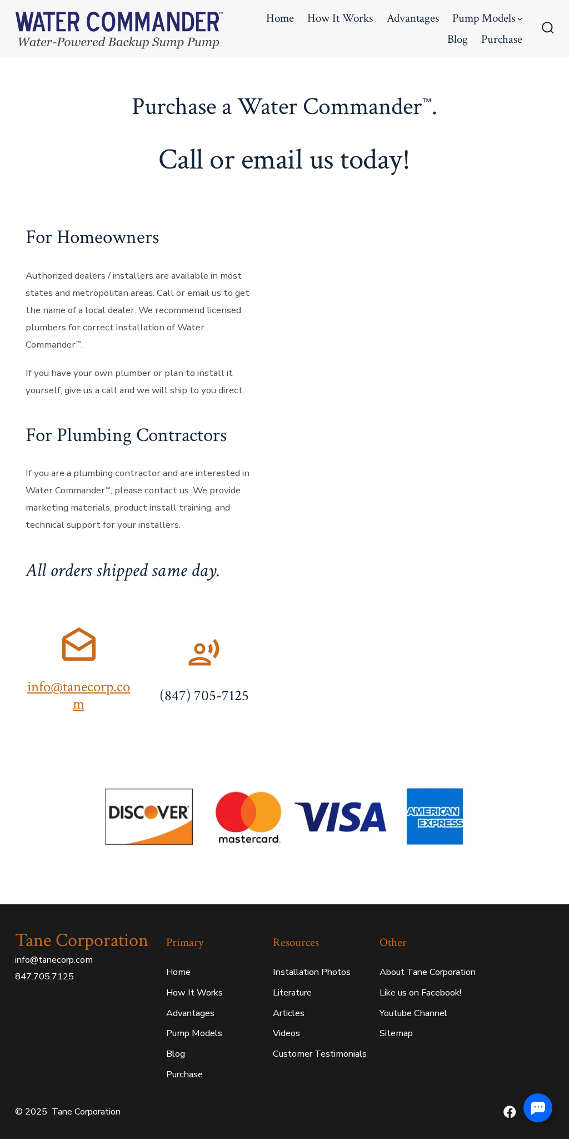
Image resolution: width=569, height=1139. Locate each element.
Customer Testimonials (320, 1054)
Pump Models (483, 18)
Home (280, 18)
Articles (289, 1013)
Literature (292, 993)
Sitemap (396, 1033)
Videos (286, 1033)
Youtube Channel (413, 1013)
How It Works (340, 18)
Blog (457, 39)
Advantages (413, 18)
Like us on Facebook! (420, 993)
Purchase (501, 39)
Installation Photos (312, 972)
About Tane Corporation (428, 972)
